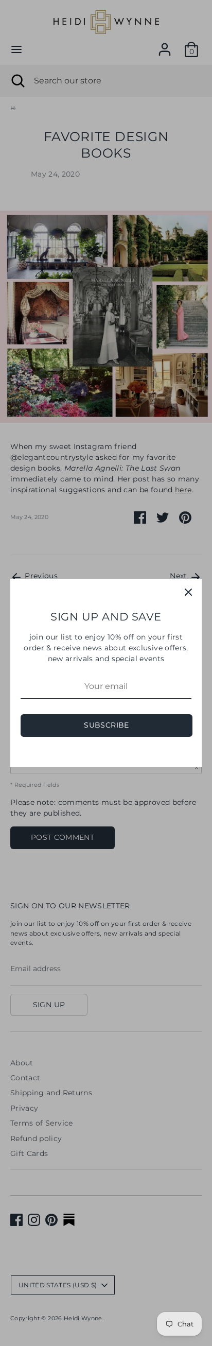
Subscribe (106, 725)
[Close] (188, 592)
